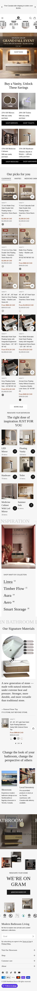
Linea (8, 581)
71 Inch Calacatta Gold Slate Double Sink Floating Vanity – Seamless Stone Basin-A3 (27, 211)
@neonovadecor (18, 892)
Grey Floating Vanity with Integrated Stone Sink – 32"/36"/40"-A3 (9, 383)
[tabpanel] (18, 292)
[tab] (6, 178)
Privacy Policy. (6, 944)
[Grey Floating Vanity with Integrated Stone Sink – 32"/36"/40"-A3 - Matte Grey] (3, 395)
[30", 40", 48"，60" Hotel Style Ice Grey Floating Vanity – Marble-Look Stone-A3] (10, 281)
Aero (7, 602)
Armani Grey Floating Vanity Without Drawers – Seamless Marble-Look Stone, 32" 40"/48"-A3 (27, 386)
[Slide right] (21, 743)
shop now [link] (18, 842)
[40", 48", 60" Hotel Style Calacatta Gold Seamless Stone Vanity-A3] (27, 281)
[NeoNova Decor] (7, 24)
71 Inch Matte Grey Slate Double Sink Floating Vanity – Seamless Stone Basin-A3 (9, 211)
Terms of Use (27, 941)
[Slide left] (15, 743)
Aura (7, 595)
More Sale (18, 407)
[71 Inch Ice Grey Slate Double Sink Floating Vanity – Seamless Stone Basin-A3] (10, 236)
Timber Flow (14, 588)
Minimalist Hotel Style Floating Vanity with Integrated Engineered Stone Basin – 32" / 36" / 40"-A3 (10, 342)
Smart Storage (15, 609)
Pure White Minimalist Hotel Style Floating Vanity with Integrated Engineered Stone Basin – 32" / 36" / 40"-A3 (27, 342)
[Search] (30, 18)
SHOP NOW (18, 66)
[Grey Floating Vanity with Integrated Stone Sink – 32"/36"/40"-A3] (10, 367)
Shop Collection (17, 534)
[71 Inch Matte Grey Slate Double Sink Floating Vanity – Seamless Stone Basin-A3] (10, 192)
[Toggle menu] (2, 18)
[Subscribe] (33, 936)
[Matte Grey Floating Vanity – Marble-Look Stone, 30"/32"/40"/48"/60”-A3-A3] (27, 236)
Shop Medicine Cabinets (16, 161)
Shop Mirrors (12, 123)
